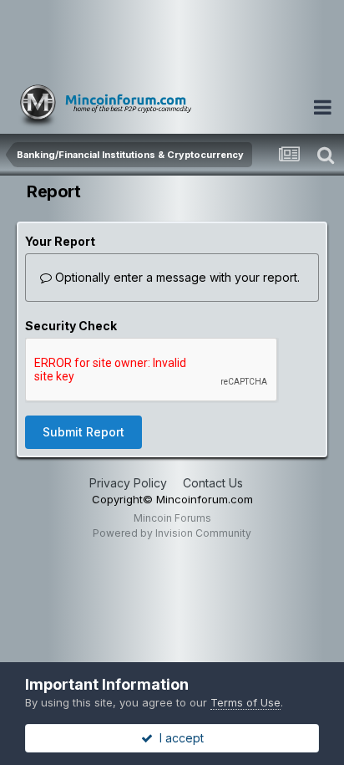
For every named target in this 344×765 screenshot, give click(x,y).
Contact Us (213, 483)
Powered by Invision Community (172, 533)
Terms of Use (245, 702)
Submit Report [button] (83, 432)
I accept (178, 738)
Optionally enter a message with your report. (176, 277)
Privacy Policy (128, 483)
